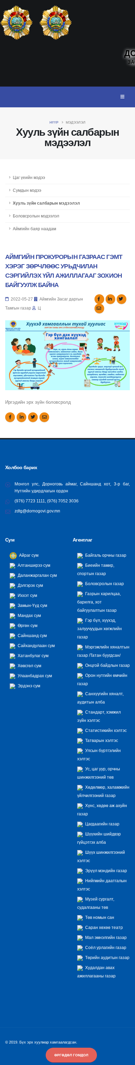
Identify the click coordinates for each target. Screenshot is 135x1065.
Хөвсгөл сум (29, 665)
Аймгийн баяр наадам (34, 228)
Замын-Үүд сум (32, 605)
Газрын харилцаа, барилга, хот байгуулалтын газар (99, 601)
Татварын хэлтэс (101, 740)
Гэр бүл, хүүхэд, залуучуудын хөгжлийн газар (99, 628)
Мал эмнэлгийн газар (105, 937)
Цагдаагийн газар (101, 824)
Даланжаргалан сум (37, 575)
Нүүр (54, 122)
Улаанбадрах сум (34, 675)
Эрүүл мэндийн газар (105, 870)
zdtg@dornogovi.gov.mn (37, 511)
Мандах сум (29, 615)
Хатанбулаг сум (32, 655)
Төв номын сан (99, 917)
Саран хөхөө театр (103, 927)
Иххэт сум (27, 595)
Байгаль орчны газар (105, 555)
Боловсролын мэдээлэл (36, 216)
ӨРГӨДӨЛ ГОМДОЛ (71, 1055)
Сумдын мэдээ (27, 190)
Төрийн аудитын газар (106, 957)
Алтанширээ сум (33, 565)
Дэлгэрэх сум (30, 585)
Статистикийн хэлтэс (105, 730)
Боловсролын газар (104, 583)
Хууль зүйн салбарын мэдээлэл (46, 203)
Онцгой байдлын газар (107, 665)
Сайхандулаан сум (36, 645)
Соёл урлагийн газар (105, 947)
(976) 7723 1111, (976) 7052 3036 (47, 501)
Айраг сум (28, 555)
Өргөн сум (27, 625)
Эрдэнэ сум (28, 685)
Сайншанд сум (32, 635)
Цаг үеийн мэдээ (29, 177)
